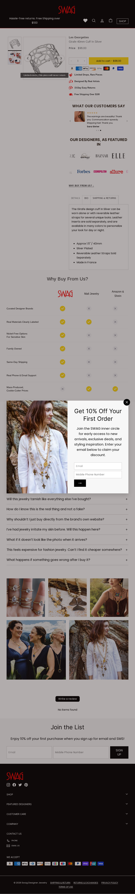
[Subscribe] (80, 483)
